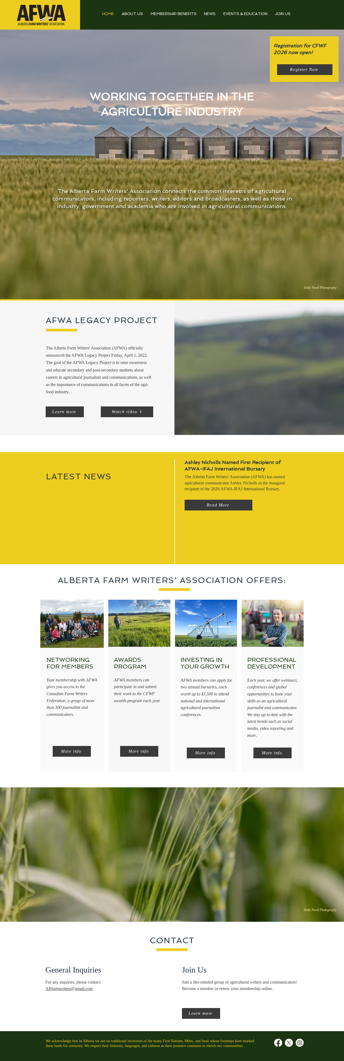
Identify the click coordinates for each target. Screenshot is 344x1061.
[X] (289, 1043)
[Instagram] (300, 1043)
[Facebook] (278, 1043)
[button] (127, 411)
